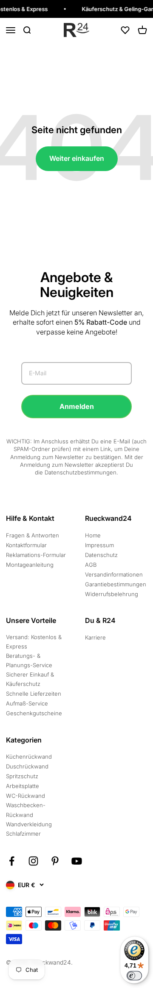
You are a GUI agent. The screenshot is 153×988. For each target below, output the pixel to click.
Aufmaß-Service (27, 703)
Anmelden (77, 406)
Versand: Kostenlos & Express (34, 642)
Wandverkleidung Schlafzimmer (29, 829)
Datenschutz (101, 554)
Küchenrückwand (29, 756)
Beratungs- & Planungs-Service (29, 660)
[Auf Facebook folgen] (11, 861)
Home (93, 535)
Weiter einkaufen (76, 158)
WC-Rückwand (25, 795)
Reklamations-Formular (36, 554)
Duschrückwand (27, 766)
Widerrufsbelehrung (111, 594)
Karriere (95, 637)
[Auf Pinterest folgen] (55, 861)
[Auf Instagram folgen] (33, 861)
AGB (90, 564)
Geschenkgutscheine (34, 713)
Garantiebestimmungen (115, 584)
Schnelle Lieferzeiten (33, 693)
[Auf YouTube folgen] (76, 861)
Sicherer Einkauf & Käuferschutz (30, 679)
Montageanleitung (30, 564)
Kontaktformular (26, 545)
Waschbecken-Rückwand (25, 810)
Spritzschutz (22, 776)
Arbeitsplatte (22, 785)
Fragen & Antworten (32, 535)
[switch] (134, 975)
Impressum (99, 545)
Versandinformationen (114, 574)
